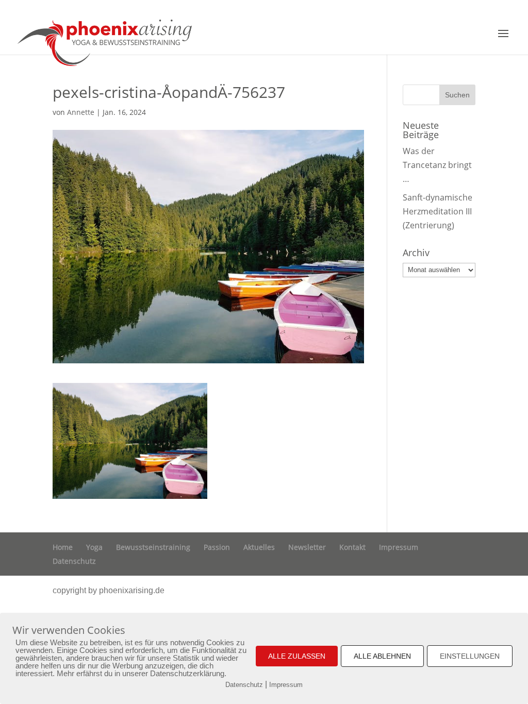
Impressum (398, 547)
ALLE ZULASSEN (296, 656)
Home (63, 547)
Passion (217, 547)
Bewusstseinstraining (153, 547)
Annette (80, 112)
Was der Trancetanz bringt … (437, 165)
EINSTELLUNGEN (470, 656)
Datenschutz (74, 561)
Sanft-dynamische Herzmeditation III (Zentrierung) (437, 211)
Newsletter (307, 547)
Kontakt (352, 547)
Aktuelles (259, 547)
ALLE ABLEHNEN (382, 656)
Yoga (94, 547)
